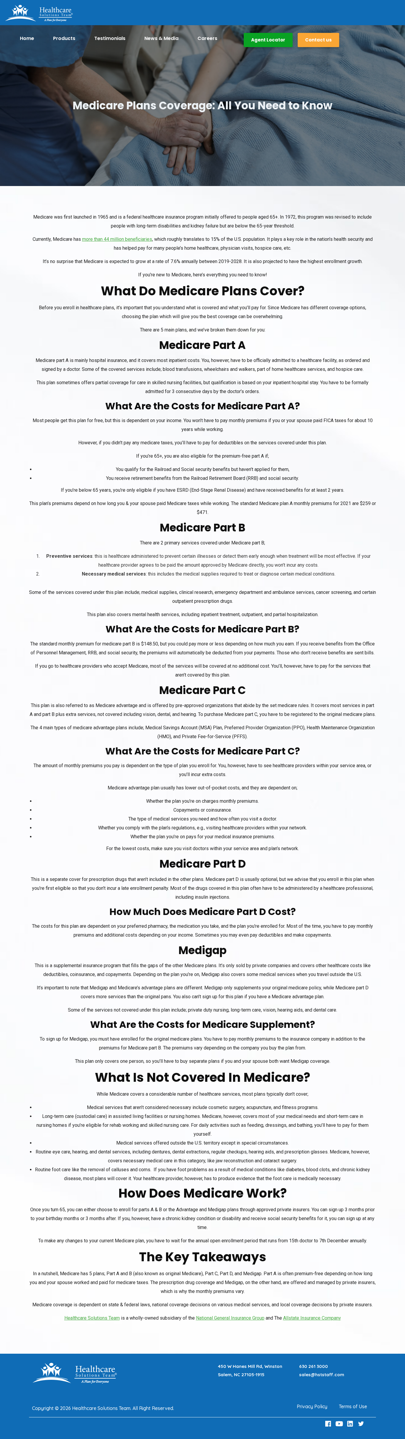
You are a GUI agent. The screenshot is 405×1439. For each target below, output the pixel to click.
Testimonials (109, 38)
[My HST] (38, 13)
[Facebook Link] (329, 1423)
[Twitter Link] (362, 1423)
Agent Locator (268, 40)
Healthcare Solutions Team (92, 1318)
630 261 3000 (313, 1366)
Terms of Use (353, 1406)
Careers (207, 38)
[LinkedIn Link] (351, 1423)
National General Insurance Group (230, 1318)
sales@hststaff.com (321, 1374)
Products (64, 38)
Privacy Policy (312, 1406)
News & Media (161, 38)
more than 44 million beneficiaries (117, 239)
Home (27, 38)
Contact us (318, 40)
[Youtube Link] (340, 1423)
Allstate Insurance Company (312, 1318)
